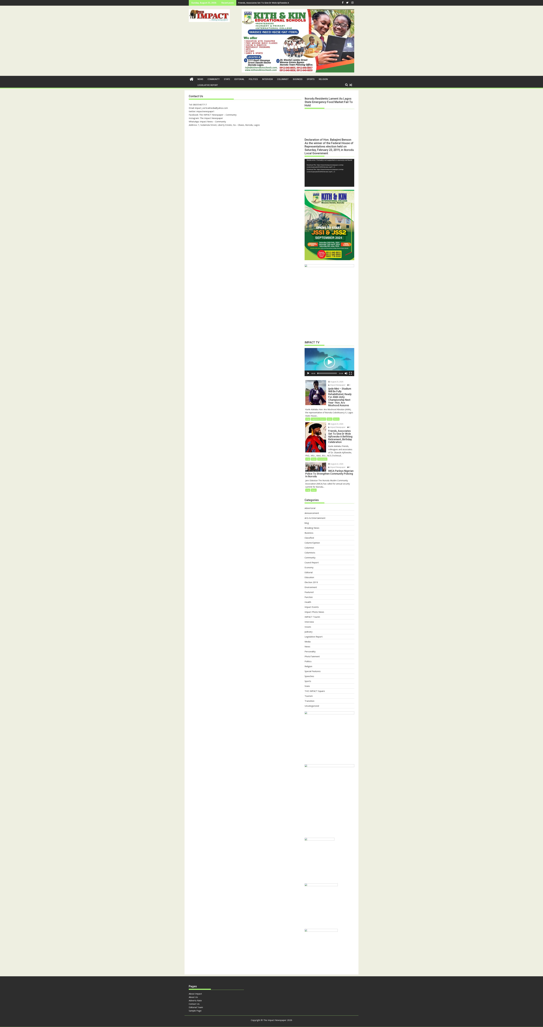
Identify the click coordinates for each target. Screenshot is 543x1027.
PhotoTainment (312, 656)
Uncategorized (312, 705)
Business (297, 79)
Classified (309, 537)
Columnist (283, 79)
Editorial (239, 79)
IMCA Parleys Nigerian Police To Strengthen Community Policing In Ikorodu (275, 2)
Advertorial (310, 508)
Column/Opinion (312, 542)
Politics (253, 79)
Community (214, 79)
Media (308, 641)
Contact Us (194, 1003)
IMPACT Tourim (312, 616)
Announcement (312, 513)
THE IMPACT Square (315, 691)
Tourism (309, 696)
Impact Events (312, 607)
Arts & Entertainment (315, 518)
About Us (193, 997)
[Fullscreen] (350, 373)
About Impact (195, 993)
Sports (310, 79)
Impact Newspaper (337, 385)
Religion (323, 79)
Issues (308, 626)
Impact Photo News (314, 611)
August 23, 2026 (336, 382)
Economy (309, 567)
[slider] (327, 373)
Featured (309, 592)
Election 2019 (311, 582)
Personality (322, 459)
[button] (209, 15)
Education (309, 577)
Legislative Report (208, 85)
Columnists (310, 552)
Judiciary (309, 631)
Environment (311, 587)
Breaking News (312, 527)
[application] (329, 173)
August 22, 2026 (336, 464)
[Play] (308, 373)
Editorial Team (196, 1007)
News (200, 79)
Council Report (312, 562)
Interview (267, 79)
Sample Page (195, 1010)
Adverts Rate (195, 1000)
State (227, 79)
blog (307, 419)
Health (308, 602)
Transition (309, 700)
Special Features (313, 671)
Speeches (309, 676)
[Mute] (346, 373)
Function (309, 597)
